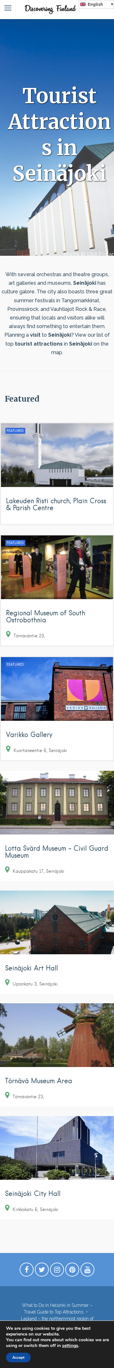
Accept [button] (18, 1357)
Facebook (26, 1271)
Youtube (87, 1271)
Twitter (41, 1271)
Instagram (57, 1271)
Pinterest (72, 1271)
